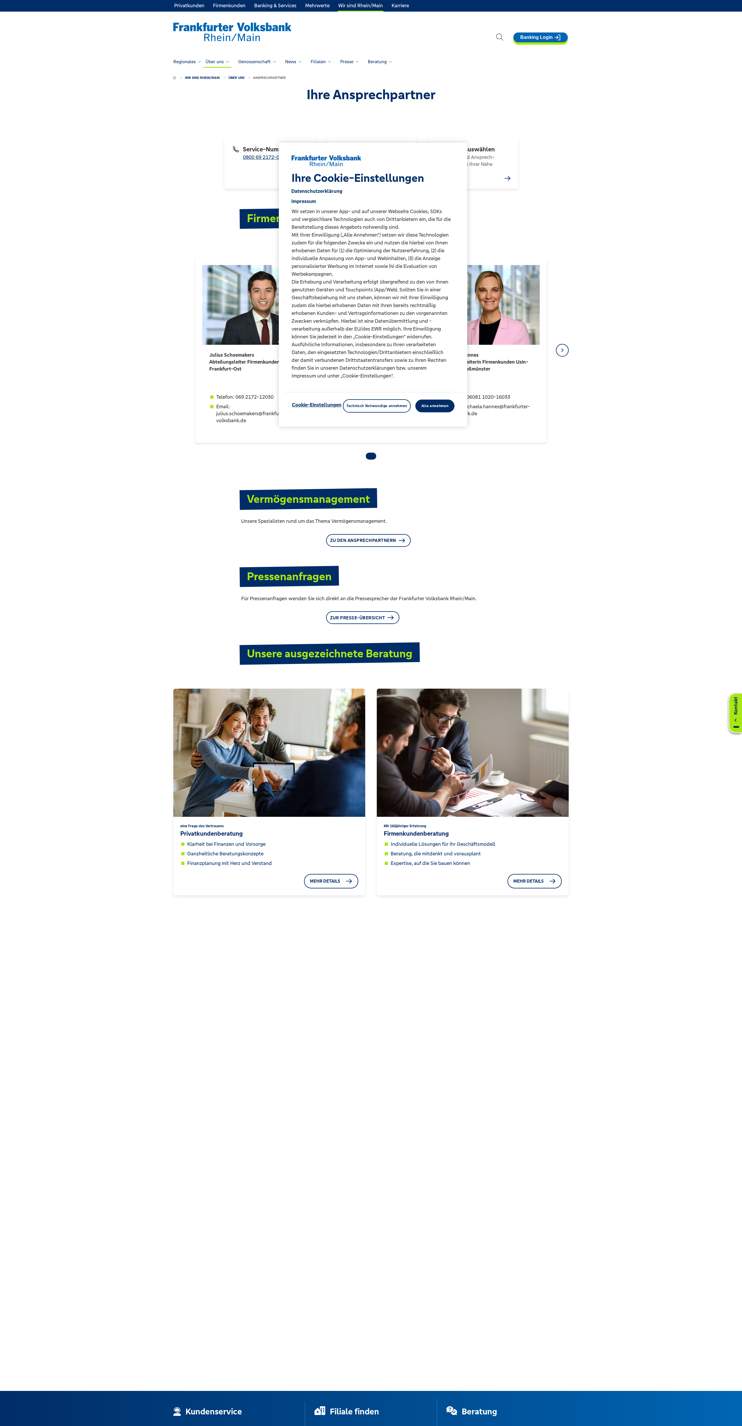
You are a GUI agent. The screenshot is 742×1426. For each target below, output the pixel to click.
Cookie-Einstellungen (316, 405)
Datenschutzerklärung (316, 191)
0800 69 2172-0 (261, 157)
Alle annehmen (434, 406)
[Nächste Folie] (562, 350)
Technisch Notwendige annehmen (376, 406)
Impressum (303, 201)
